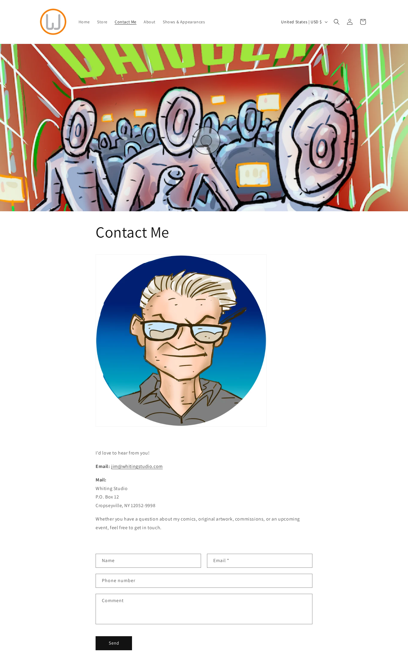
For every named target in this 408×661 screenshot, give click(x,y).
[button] (336, 21)
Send (114, 643)
